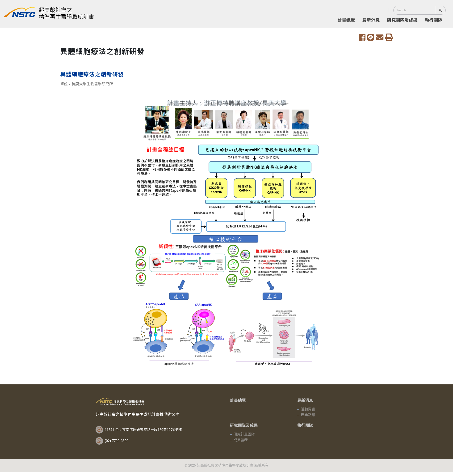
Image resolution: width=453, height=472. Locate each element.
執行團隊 (433, 20)
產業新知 (308, 415)
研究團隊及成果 (402, 20)
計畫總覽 (346, 20)
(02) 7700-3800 (116, 441)
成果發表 (241, 440)
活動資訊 (308, 409)
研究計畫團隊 (244, 434)
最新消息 (371, 20)
